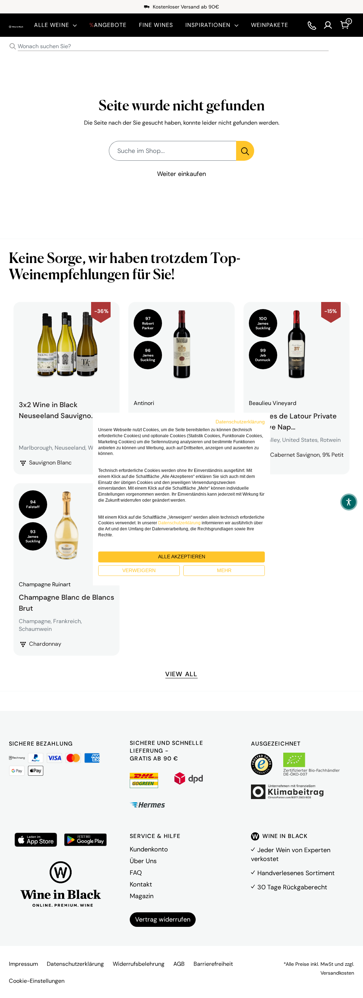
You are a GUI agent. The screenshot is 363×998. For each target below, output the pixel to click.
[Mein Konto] (328, 25)
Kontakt (141, 884)
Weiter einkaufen (181, 174)
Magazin (141, 896)
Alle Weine (51, 25)
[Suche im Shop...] (245, 151)
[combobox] (181, 47)
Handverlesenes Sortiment (296, 873)
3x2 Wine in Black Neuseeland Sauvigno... (57, 410)
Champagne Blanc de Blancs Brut (66, 602)
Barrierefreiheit (213, 964)
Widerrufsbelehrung (138, 964)
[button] (348, 502)
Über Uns (143, 861)
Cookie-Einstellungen (37, 981)
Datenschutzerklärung (75, 964)
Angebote (108, 25)
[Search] (12, 46)
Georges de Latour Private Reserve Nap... (293, 420)
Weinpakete (269, 25)
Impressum (23, 964)
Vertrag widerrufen (162, 919)
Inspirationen (208, 25)
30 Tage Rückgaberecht (292, 887)
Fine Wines (156, 25)
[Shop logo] (16, 25)
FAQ (136, 872)
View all (181, 674)
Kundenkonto (149, 849)
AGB (179, 964)
